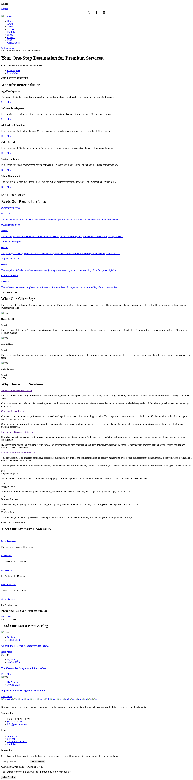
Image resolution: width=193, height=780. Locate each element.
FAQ (9, 40)
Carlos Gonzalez (8, 599)
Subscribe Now (37, 761)
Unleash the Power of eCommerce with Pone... (25, 646)
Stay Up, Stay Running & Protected (18, 452)
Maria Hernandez (8, 584)
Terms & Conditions (17, 741)
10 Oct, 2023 (13, 640)
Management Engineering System (17, 432)
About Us (12, 736)
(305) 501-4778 (14, 721)
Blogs (10, 34)
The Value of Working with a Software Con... (24, 668)
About (10, 24)
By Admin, (12, 637)
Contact (11, 37)
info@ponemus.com (17, 724)
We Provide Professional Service (16, 390)
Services (11, 29)
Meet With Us (7, 616)
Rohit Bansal (6, 555)
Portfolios (11, 32)
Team (10, 26)
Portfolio (11, 744)
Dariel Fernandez (8, 541)
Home (10, 21)
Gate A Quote (13, 43)
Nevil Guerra (7, 570)
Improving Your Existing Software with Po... (24, 690)
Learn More (13, 73)
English (4, 9)
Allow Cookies (8, 777)
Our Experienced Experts (13, 411)
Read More (6, 102)
